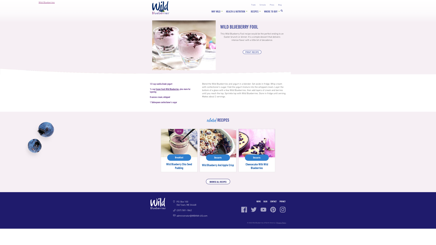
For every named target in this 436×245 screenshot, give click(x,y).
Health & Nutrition (235, 11)
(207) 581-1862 (184, 210)
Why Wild (215, 11)
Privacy (283, 201)
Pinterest (273, 209)
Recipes (254, 11)
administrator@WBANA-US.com (192, 215)
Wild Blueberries (160, 7)
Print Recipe (252, 52)
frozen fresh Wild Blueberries (167, 89)
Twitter (254, 209)
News (258, 201)
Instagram (283, 209)
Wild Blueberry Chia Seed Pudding (179, 165)
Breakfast (179, 157)
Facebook (244, 209)
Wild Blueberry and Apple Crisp (218, 165)
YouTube (263, 209)
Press (272, 5)
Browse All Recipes (218, 181)
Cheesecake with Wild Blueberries (257, 166)
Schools (263, 5)
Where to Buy (270, 11)
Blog (280, 5)
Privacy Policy (281, 223)
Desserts (218, 157)
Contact (273, 201)
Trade (253, 5)
